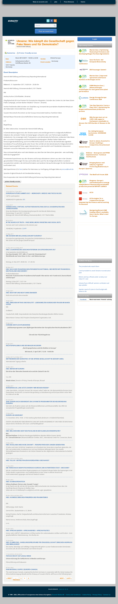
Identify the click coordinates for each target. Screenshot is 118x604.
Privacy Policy (97, 594)
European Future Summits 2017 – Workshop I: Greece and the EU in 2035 (34, 193)
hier (20, 169)
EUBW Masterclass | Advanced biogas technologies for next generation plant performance (93, 88)
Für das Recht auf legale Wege (18, 556)
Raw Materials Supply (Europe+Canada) (21, 569)
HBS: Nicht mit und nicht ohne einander (21, 293)
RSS (55, 20)
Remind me (11, 53)
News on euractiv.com (40, 2)
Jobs (55, 2)
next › (62, 578)
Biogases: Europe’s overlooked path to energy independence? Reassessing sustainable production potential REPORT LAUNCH (94, 183)
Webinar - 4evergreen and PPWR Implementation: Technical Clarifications (98, 155)
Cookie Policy (86, 594)
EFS (24, 200)
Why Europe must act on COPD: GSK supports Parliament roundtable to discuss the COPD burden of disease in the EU (94, 121)
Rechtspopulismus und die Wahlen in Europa (23, 345)
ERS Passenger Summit (98, 70)
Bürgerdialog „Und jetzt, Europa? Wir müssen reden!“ (27, 388)
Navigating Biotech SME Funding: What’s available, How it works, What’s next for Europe (99, 213)
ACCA (91, 192)
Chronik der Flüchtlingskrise (18, 325)
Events (83, 2)
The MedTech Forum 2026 (99, 175)
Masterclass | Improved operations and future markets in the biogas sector (93, 78)
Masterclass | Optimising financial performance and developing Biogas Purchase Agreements (94, 52)
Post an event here (46, 31)
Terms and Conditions (73, 594)
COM (60, 589)
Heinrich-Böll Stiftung (24, 46)
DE (63, 589)
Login (94, 39)
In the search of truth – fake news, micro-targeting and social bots (33, 222)
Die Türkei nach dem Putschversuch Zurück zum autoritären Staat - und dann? (37, 468)
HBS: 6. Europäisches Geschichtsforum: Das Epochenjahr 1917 (31, 249)
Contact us (106, 594)
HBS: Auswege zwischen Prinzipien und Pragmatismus (27, 497)
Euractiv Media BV (58, 594)
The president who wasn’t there (89, 266)
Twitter (48, 20)
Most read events (95, 299)
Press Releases (69, 2)
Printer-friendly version (28, 53)
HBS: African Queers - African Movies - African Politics (28, 530)
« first (9, 578)
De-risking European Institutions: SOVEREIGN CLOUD (97, 133)
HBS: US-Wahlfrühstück (15, 481)
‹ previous (16, 579)
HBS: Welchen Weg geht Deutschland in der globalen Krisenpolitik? (33, 431)
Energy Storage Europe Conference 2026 (98, 98)
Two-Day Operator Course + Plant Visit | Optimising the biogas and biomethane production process (94, 108)
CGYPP (24, 229)
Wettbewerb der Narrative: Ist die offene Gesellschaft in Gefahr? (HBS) (34, 359)
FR (65, 589)
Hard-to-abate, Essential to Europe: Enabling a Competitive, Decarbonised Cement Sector (94, 144)
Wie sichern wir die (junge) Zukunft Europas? (24, 236)
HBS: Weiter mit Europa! (15, 369)
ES (67, 589)
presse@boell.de (68, 169)
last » (69, 578)
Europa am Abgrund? (14, 415)
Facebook (51, 20)
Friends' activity (106, 299)
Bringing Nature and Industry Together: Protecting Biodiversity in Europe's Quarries (93, 166)
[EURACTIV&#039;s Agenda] (19, 21)
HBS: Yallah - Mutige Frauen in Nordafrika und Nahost (27, 460)
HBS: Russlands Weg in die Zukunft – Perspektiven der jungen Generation (35, 445)
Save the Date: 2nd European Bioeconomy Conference (92, 62)
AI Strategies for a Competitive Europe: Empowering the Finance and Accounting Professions (94, 201)
